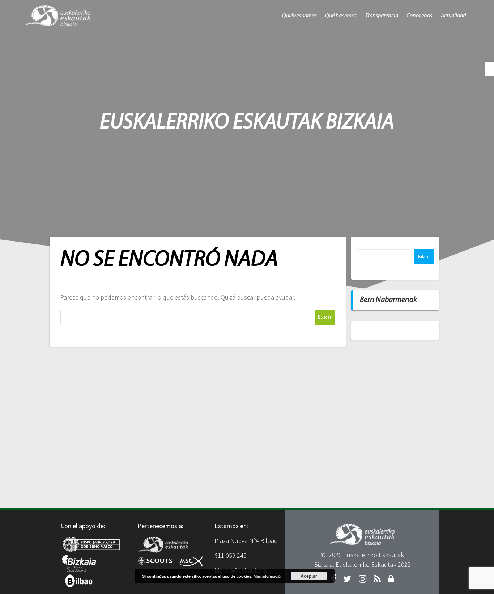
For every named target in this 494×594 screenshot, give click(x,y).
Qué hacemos (341, 16)
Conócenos (419, 16)
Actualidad (453, 16)
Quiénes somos (299, 16)
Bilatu (424, 257)
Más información (268, 576)
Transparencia (381, 16)
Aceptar (309, 576)
